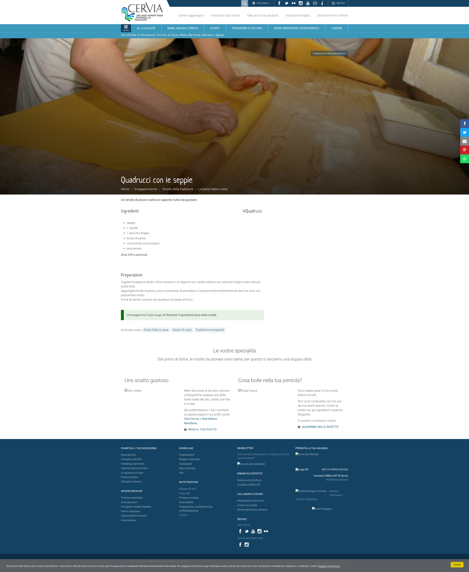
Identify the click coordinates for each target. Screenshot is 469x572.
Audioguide (185, 463)
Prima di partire (129, 477)
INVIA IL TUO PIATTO (202, 429)
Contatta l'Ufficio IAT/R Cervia (331, 475)
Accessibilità (186, 502)
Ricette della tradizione (178, 189)
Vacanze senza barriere (134, 468)
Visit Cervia (191, 419)
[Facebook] (464, 123)
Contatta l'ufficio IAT (248, 484)
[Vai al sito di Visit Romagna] (322, 508)
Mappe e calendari (189, 459)
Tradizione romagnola (210, 330)
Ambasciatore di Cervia (250, 500)
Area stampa (128, 520)
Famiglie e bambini (131, 459)
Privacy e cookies (189, 497)
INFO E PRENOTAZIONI (334, 469)
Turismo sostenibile (132, 497)
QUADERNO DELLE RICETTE (320, 427)
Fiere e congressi (130, 511)
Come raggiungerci (191, 15)
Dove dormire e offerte (332, 15)
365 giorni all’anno (131, 481)
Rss (181, 472)
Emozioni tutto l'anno (225, 15)
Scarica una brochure (249, 480)
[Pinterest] (464, 150)
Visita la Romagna (297, 15)
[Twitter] (464, 132)
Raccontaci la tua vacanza (252, 509)
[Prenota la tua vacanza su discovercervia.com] (307, 454)
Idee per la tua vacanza (262, 15)
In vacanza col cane (132, 472)
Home (125, 189)
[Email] (464, 141)
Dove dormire (128, 454)
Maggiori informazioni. (329, 566)
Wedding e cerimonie (132, 463)
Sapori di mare (182, 330)
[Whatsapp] (464, 158)
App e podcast (187, 468)
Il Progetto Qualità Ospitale (136, 506)
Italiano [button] (262, 3)
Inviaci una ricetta (247, 505)
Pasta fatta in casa (156, 330)
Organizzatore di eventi (134, 515)
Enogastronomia (145, 189)
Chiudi (457, 564)
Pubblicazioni (186, 454)
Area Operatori (129, 502)
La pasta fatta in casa (212, 189)
